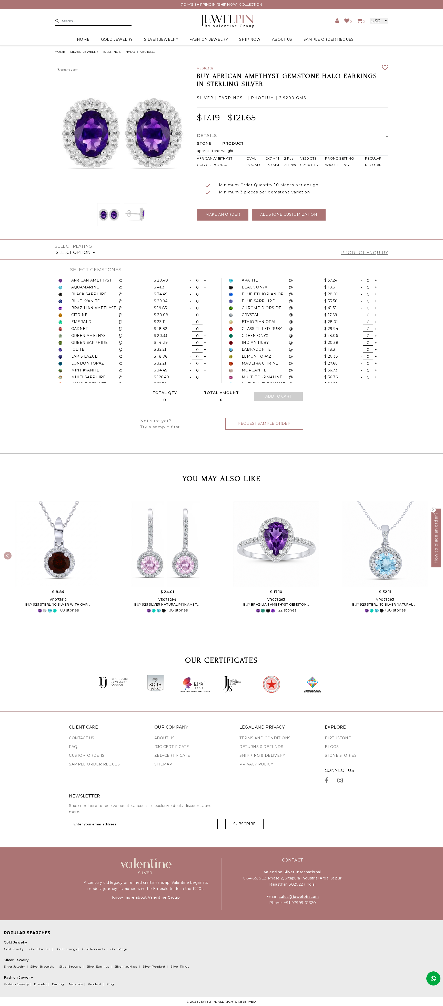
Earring (58, 984)
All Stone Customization (288, 214)
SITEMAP (163, 764)
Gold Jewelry (14, 949)
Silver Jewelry (14, 966)
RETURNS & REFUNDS (261, 746)
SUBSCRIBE (244, 824)
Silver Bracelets (42, 966)
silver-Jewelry (84, 52)
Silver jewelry (161, 39)
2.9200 (287, 98)
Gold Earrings (66, 949)
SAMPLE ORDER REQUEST (330, 39)
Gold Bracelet (39, 949)
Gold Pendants (93, 949)
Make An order (222, 214)
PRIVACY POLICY (256, 764)
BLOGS (332, 746)
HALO (130, 52)
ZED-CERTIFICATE (172, 755)
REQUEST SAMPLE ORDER (264, 423)
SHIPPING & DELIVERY (262, 755)
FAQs (74, 746)
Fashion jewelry (208, 39)
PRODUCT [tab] (233, 143)
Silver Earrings (97, 966)
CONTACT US (81, 738)
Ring (110, 984)
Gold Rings (118, 949)
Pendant (94, 984)
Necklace (76, 984)
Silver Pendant (154, 966)
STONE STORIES (341, 755)
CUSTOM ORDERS (86, 755)
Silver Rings (179, 966)
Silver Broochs (70, 966)
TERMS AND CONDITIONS (264, 738)
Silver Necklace (125, 966)
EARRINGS (111, 52)
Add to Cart (278, 396)
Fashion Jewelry (16, 984)
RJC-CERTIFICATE (171, 746)
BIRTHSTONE (338, 738)
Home (83, 39)
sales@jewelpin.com (299, 896)
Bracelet (40, 984)
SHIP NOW (249, 39)
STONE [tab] (204, 143)
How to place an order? (436, 538)
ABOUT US (282, 39)
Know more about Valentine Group (146, 897)
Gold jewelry (117, 39)
